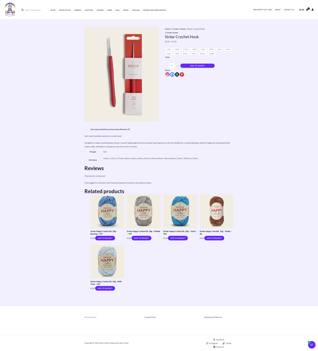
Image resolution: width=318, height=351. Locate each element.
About (278, 10)
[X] (177, 74)
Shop (53, 10)
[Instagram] (167, 74)
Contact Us (289, 10)
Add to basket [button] (105, 238)
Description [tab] (95, 129)
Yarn (109, 10)
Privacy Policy (90, 317)
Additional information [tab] (110, 129)
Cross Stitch (65, 10)
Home (167, 29)
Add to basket (197, 66)
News (125, 10)
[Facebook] (172, 74)
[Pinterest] (182, 74)
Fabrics (77, 10)
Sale (118, 10)
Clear (167, 57)
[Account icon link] (312, 9)
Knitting (89, 10)
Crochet (175, 29)
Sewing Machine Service (154, 10)
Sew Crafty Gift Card (262, 10)
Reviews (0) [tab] (125, 129)
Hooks (183, 29)
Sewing (100, 10)
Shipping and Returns (213, 317)
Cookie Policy (150, 317)
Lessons (136, 10)
